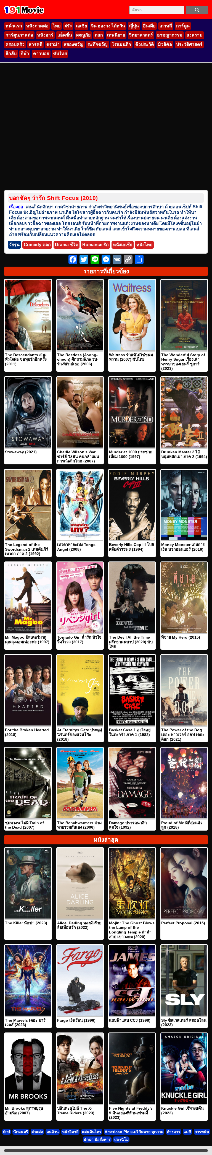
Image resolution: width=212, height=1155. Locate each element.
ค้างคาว (173, 1132)
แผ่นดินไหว (91, 1132)
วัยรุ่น (14, 244)
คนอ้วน (52, 1132)
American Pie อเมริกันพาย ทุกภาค (134, 1132)
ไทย (56, 26)
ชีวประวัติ (144, 44)
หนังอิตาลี (70, 1132)
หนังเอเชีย (122, 244)
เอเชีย (81, 26)
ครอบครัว (15, 44)
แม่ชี (187, 1132)
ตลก (99, 35)
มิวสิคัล (165, 44)
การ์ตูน (183, 26)
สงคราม (195, 35)
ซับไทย (60, 53)
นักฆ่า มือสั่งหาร (97, 1139)
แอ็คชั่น (64, 35)
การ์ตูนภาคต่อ (19, 35)
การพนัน (202, 1132)
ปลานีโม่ (121, 1139)
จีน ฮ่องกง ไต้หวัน (108, 26)
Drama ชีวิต (66, 244)
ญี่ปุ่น (134, 26)
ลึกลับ (11, 53)
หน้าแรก (14, 26)
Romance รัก (95, 244)
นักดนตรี (20, 1132)
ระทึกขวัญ (98, 44)
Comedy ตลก (37, 244)
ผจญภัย (83, 35)
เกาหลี (166, 26)
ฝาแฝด (37, 1132)
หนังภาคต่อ (37, 26)
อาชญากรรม (169, 35)
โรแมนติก (121, 44)
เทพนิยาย (116, 35)
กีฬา (25, 53)
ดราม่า (53, 44)
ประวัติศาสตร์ (189, 44)
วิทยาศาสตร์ (141, 35)
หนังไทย (144, 244)
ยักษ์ (6, 1132)
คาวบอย (41, 53)
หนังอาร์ (45, 35)
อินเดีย (149, 26)
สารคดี (35, 44)
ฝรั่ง (68, 26)
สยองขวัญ (73, 44)
